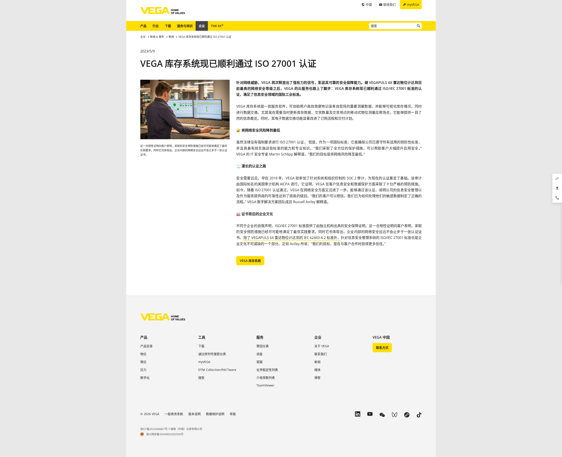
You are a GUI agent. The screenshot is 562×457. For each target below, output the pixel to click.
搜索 (201, 378)
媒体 (317, 370)
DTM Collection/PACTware (217, 370)
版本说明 (194, 414)
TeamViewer (265, 385)
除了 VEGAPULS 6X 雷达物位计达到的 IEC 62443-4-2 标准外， (292, 237)
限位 (143, 362)
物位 (143, 354)
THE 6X (217, 25)
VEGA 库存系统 (250, 260)
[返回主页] (162, 316)
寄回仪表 (262, 346)
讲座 (259, 354)
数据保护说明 (215, 414)
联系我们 (320, 354)
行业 (156, 26)
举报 (233, 414)
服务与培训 (185, 26)
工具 (201, 337)
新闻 (317, 362)
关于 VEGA (321, 346)
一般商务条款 (174, 414)
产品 (143, 26)
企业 (202, 26)
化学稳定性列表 (267, 370)
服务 (259, 337)
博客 (317, 378)
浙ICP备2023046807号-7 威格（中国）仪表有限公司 (171, 429)
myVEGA (204, 362)
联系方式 (382, 347)
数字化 (145, 378)
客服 (259, 362)
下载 (168, 26)
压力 (143, 370)
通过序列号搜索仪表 (212, 354)
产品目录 (146, 346)
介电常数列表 (265, 378)
